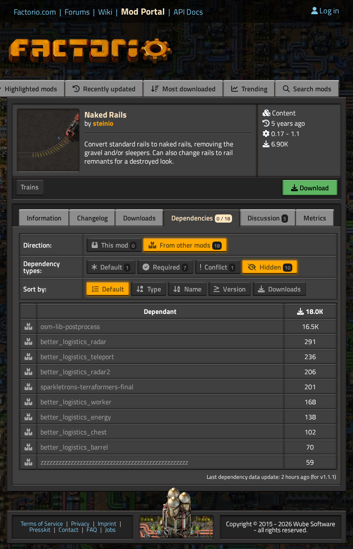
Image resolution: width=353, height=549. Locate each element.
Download (313, 188)
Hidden (274, 267)
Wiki (105, 12)
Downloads (139, 218)
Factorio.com (35, 12)
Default (114, 267)
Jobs (110, 530)
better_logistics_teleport (77, 356)
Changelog (92, 218)
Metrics (314, 218)
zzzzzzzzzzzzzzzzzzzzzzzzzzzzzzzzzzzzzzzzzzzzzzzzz (114, 462)
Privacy (80, 524)
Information (44, 218)
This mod (117, 245)
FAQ (92, 530)
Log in (329, 10)
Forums (77, 12)
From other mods (189, 245)
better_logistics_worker (75, 402)
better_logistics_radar (73, 341)
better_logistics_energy (75, 417)
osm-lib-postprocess (70, 326)
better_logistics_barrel (74, 447)
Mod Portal (143, 11)
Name (192, 289)
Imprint (107, 524)
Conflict (218, 267)
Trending (253, 89)
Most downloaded (188, 89)
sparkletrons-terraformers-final (86, 387)
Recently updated (108, 89)
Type (153, 289)
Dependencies (200, 218)
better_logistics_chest (73, 432)
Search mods (311, 89)
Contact (68, 530)
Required (168, 267)
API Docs (188, 12)
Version (233, 289)
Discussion (267, 218)
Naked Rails (105, 114)
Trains (30, 187)
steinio (103, 123)
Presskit (39, 530)
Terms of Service (42, 524)
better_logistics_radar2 (75, 371)
